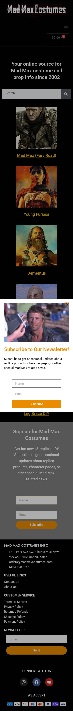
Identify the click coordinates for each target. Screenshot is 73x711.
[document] (36, 355)
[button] (67, 304)
